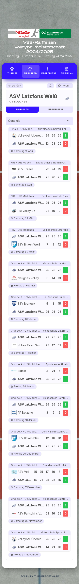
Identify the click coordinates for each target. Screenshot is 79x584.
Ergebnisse (48, 73)
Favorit (66, 85)
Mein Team (30, 73)
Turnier (12, 73)
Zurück (16, 85)
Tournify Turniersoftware (39, 576)
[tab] (39, 121)
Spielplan (67, 73)
